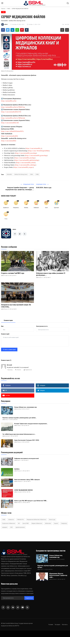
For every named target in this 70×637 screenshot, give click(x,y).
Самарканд (64, 523)
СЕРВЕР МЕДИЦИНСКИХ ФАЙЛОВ (23, 490)
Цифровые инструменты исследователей (26, 458)
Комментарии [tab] (8, 320)
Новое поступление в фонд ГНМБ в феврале (27, 479)
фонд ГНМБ (26, 523)
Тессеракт (57, 624)
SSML (31, 174)
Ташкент (56, 523)
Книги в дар (52, 519)
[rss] (27, 607)
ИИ (19, 523)
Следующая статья (41, 184)
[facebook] (3, 607)
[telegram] (18, 607)
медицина (4, 527)
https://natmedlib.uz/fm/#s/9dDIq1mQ (13, 118)
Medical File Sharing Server (21, 174)
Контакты (65, 624)
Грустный (56, 207)
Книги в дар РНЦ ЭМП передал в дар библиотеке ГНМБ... (30, 500)
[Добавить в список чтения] (67, 30)
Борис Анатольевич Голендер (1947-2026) (26, 440)
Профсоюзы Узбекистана (8, 523)
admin (14, 229)
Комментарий (5, 334)
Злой (46, 207)
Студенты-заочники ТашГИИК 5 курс (12, 273)
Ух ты (6, 218)
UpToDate (17, 469)
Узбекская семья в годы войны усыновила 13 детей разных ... (50, 274)
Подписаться (29, 598)
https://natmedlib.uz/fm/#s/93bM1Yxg (13, 107)
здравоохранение (20, 527)
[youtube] (22, 607)
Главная (3, 8)
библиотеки (48, 523)
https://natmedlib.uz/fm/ (8, 101)
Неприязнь (16, 207)
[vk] (13, 607)
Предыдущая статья (28, 184)
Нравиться (6, 207)
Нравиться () (28, 369)
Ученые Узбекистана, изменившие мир (25, 407)
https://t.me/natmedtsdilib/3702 (11, 112)
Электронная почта (42, 326)
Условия (50, 624)
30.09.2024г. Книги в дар (43, 187)
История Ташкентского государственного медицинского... (31, 423)
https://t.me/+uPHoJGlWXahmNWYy (12, 131)
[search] (67, 3)
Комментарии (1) (6, 360)
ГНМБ (8, 8)
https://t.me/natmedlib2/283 (10, 123)
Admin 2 (16, 481)
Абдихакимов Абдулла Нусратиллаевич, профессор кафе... (58, 575)
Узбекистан (11, 519)
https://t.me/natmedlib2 (8, 141)
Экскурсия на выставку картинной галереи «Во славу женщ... (16, 306)
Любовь (26, 207)
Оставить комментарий (9, 349)
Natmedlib (9, 174)
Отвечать (19, 369)
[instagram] (8, 607)
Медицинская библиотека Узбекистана (36, 519)
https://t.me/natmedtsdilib (9, 136)
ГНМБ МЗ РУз (20, 519)
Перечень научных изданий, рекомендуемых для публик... (19, 418)
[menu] (2, 3)
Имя (2, 326)
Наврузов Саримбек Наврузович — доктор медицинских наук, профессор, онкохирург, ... (19, 188)
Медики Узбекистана (37, 523)
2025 (11, 527)
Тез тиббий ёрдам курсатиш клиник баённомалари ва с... (19, 434)
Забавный (36, 207)
